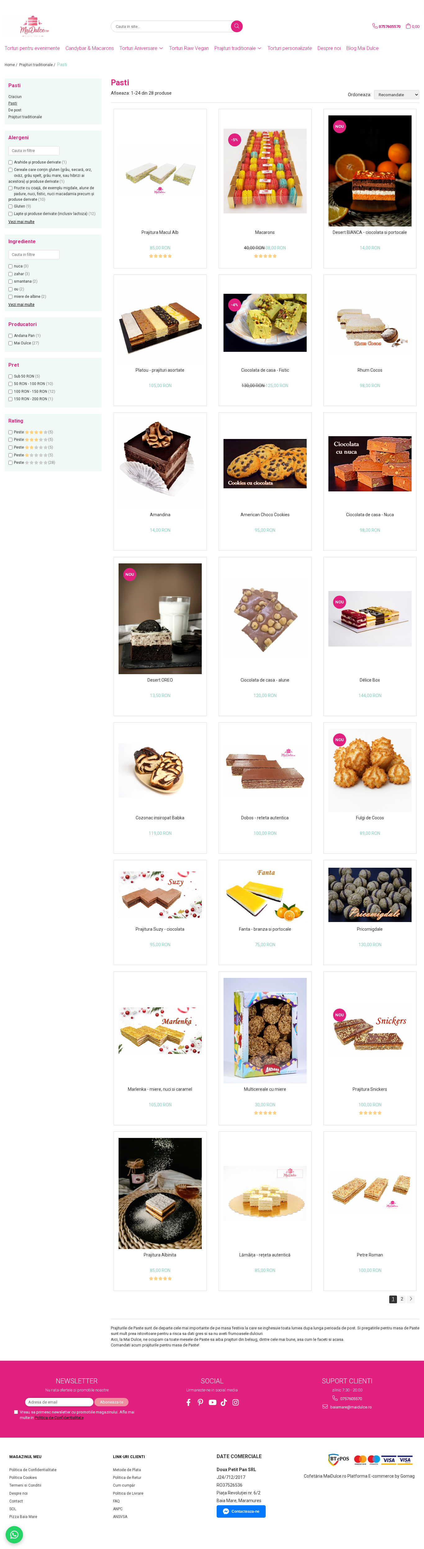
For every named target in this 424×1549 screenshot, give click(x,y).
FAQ (116, 1501)
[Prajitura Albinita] (160, 1193)
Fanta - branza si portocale (265, 929)
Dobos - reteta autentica (265, 817)
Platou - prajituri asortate (160, 370)
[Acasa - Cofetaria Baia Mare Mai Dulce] (36, 26)
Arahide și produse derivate (37, 162)
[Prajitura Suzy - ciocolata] (160, 894)
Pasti (12, 103)
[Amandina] (160, 463)
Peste (19, 432)
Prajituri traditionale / (37, 65)
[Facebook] (188, 1402)
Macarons (265, 232)
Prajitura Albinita (160, 1254)
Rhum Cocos (370, 370)
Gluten (19, 206)
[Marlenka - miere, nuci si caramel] (160, 1030)
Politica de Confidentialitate (59, 1417)
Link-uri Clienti (129, 1457)
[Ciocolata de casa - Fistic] (265, 322)
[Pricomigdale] (370, 895)
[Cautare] (237, 26)
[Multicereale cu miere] (265, 1030)
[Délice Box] (370, 618)
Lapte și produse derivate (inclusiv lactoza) (51, 214)
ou (16, 289)
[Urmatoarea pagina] (411, 1299)
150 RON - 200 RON (30, 399)
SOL (12, 1509)
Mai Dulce (22, 343)
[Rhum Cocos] (370, 323)
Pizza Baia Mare (23, 1517)
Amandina (160, 514)
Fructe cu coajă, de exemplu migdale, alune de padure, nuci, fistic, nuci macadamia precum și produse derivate (51, 194)
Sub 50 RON (24, 376)
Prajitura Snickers (370, 1089)
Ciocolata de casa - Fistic (265, 370)
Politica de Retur (127, 1477)
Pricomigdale (370, 929)
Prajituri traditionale (25, 117)
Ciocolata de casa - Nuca (370, 514)
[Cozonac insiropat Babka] (160, 770)
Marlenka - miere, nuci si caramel (160, 1089)
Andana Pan (24, 336)
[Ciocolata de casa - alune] (265, 618)
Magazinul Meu (25, 1457)
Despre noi (329, 48)
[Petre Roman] (370, 1193)
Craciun (15, 97)
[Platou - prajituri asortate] (160, 322)
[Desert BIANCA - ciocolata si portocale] (370, 170)
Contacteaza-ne (245, 1511)
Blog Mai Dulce (362, 48)
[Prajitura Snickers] (370, 1030)
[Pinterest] (200, 1402)
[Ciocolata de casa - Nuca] (370, 464)
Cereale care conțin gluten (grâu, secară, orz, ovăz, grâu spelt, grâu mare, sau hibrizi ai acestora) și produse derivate (50, 175)
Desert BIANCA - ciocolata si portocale (370, 232)
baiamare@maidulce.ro (350, 1407)
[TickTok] (224, 1402)
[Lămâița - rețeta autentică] (265, 1193)
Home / (11, 65)
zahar (19, 274)
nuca (18, 266)
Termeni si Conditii (25, 1485)
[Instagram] (235, 1402)
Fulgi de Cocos (370, 817)
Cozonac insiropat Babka (160, 817)
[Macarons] (265, 171)
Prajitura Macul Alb (160, 232)
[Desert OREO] (160, 618)
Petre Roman (370, 1254)
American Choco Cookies (265, 514)
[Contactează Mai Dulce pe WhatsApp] (14, 1534)
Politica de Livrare (128, 1493)
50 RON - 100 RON (29, 384)
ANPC (118, 1509)
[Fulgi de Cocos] (370, 770)
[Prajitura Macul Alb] (160, 171)
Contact (16, 1501)
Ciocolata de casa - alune (265, 680)
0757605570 (350, 1398)
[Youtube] (212, 1402)
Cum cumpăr (124, 1485)
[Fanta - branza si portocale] (265, 894)
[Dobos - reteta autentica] (265, 770)
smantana (23, 281)
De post (14, 110)
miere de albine (27, 296)
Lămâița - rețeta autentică (265, 1254)
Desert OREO (160, 680)
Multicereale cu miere (265, 1089)
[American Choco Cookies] (265, 463)
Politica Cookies (23, 1477)
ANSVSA (120, 1517)
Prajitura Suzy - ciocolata (160, 929)
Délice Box (370, 680)
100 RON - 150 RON (30, 391)
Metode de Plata (127, 1470)
